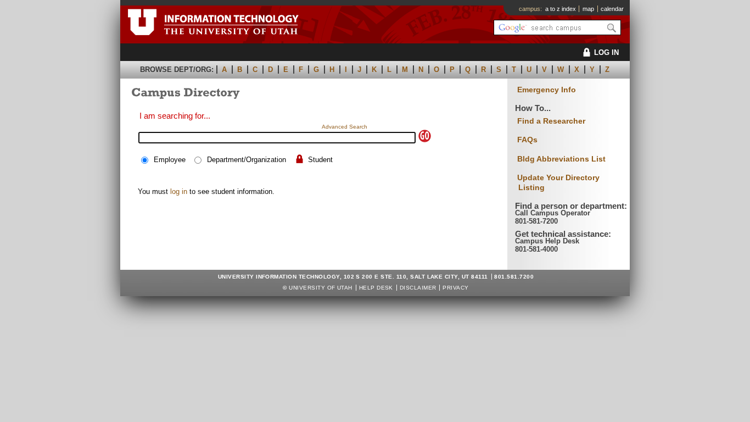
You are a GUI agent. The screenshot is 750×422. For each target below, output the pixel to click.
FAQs (527, 139)
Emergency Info (546, 90)
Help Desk (376, 288)
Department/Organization (246, 160)
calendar (612, 8)
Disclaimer (418, 288)
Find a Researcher (551, 120)
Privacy (455, 288)
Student (320, 160)
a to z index (560, 8)
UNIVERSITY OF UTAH (320, 288)
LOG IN (606, 52)
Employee (170, 160)
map (588, 8)
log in (178, 191)
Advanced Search (344, 127)
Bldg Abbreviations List (561, 158)
